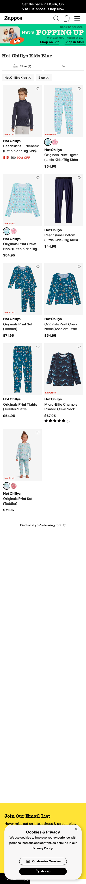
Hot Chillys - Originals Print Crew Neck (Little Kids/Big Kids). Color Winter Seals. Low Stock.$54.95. (22, 216)
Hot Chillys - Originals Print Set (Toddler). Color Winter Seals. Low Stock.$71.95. (22, 470)
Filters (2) (25, 66)
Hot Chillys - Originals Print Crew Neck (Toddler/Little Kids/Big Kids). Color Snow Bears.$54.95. (63, 300)
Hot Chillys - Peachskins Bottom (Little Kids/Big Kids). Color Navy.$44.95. (63, 216)
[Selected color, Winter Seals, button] (47, 142)
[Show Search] (56, 18)
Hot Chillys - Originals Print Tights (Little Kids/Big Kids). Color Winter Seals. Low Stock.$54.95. (63, 127)
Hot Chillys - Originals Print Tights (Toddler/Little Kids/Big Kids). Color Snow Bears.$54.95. (22, 383)
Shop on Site (49, 42)
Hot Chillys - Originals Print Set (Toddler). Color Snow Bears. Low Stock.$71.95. (22, 300)
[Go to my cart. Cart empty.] (66, 18)
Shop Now (56, 9)
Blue (41, 78)
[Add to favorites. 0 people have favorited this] (38, 88)
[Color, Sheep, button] (54, 142)
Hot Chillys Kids (15, 78)
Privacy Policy (42, 848)
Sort (64, 66)
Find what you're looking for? (40, 525)
